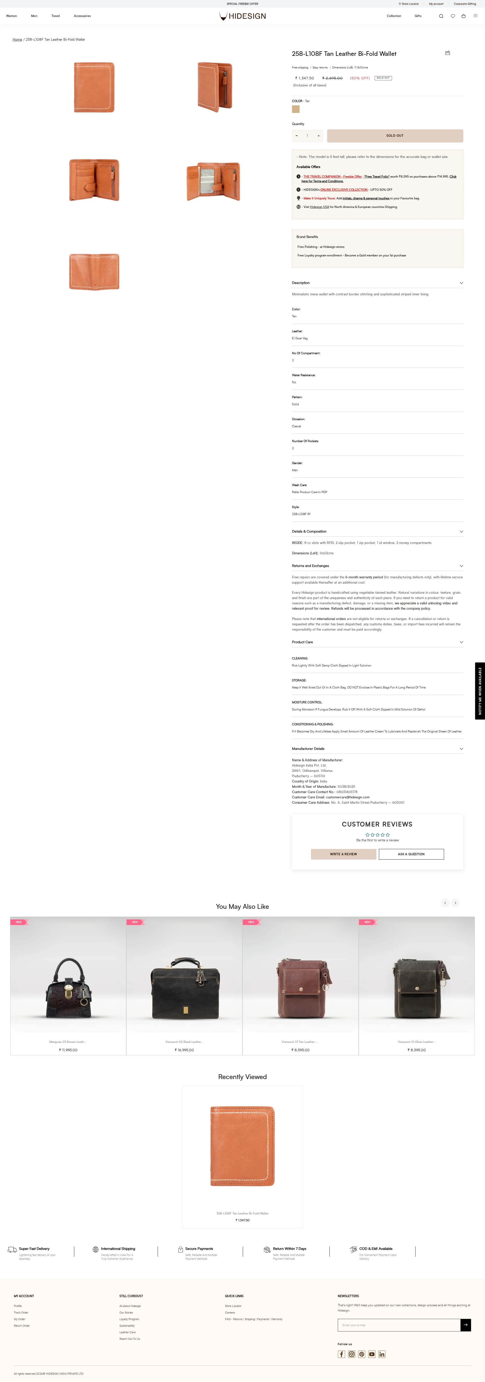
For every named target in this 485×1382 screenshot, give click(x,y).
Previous (446, 903)
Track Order (21, 1312)
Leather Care (127, 1332)
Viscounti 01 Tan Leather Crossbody (306, 1041)
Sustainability (127, 1325)
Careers (230, 1312)
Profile (18, 1306)
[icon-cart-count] (463, 16)
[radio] (297, 109)
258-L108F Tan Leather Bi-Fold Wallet (55, 39)
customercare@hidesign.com (348, 797)
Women (11, 15)
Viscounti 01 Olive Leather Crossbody (423, 1041)
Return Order (22, 1325)
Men (34, 15)
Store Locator (233, 1306)
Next (456, 903)
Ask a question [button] (411, 854)
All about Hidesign (130, 1306)
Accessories (82, 15)
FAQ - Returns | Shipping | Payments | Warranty (253, 1319)
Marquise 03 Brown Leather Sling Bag (75, 1041)
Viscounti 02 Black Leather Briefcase (190, 1041)
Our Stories (126, 1312)
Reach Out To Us (129, 1339)
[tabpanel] (68, 986)
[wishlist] (453, 16)
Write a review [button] (343, 854)
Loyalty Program (129, 1319)
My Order (19, 1319)
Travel (56, 15)
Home (17, 39)
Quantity (298, 124)
